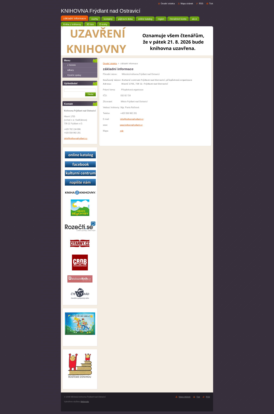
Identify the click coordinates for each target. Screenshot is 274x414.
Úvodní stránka (168, 3)
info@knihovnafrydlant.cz (132, 119)
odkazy (70, 70)
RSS (201, 3)
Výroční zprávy (74, 75)
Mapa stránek (187, 3)
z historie (71, 65)
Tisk (211, 3)
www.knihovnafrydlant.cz (131, 125)
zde (121, 131)
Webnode (85, 402)
